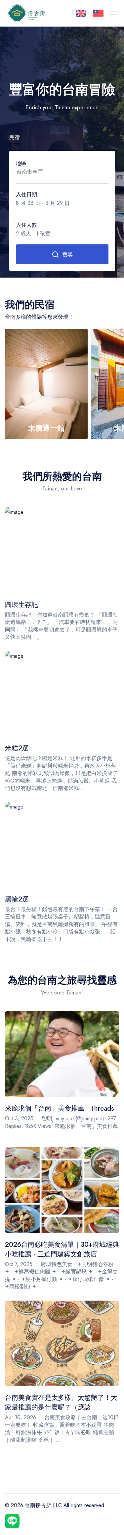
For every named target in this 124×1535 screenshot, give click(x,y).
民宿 (14, 137)
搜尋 (67, 254)
